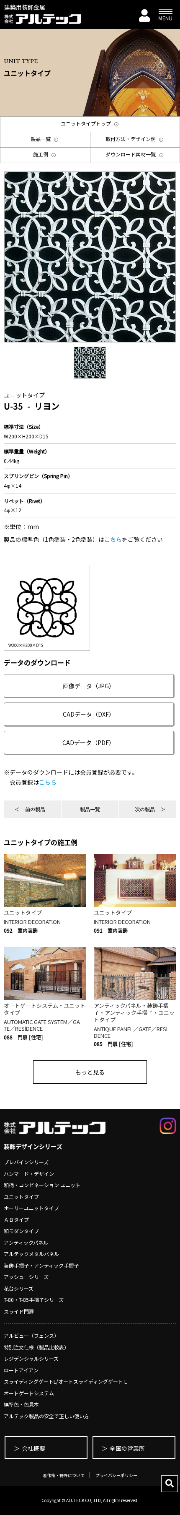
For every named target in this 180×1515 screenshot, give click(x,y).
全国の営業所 (127, 1448)
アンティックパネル (26, 1242)
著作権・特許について (64, 1475)
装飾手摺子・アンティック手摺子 (41, 1265)
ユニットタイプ (21, 1196)
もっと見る (90, 1072)
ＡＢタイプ (16, 1219)
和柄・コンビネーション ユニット (42, 1184)
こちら (113, 539)
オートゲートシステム (29, 1393)
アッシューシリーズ (26, 1276)
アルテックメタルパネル (31, 1253)
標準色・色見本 (21, 1404)
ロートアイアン (21, 1370)
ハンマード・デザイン (29, 1173)
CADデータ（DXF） (89, 714)
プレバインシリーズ (26, 1161)
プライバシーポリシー (116, 1475)
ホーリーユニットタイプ (31, 1207)
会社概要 (33, 1448)
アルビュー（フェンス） (31, 1335)
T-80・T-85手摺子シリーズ (34, 1299)
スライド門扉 (19, 1311)
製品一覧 (90, 809)
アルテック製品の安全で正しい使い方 (46, 1415)
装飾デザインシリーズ (33, 1146)
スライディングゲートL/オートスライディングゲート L (65, 1381)
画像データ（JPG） (89, 686)
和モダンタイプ (21, 1230)
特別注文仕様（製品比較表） (36, 1347)
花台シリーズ (18, 1288)
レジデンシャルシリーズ (31, 1358)
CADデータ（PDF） (88, 742)
